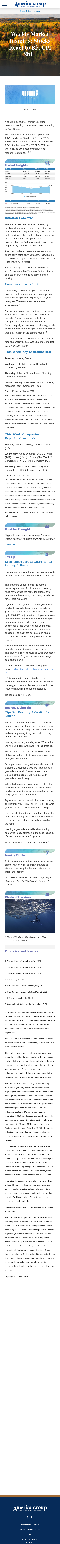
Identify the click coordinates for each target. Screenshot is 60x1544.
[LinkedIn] (32, 1517)
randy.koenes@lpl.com (30, 1529)
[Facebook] (27, 1517)
